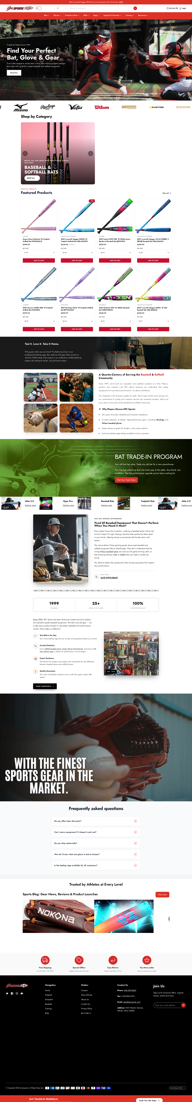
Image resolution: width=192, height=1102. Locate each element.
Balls (85, 15)
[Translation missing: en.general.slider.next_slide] (188, 59)
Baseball (48, 1004)
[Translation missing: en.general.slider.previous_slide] (3, 59)
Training (129, 15)
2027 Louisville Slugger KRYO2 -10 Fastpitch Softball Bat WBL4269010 (74, 240)
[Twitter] (7, 993)
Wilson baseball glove (109, 551)
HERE (121, 2)
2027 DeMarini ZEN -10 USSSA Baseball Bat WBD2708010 (114, 309)
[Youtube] (21, 993)
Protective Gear (71, 15)
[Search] (135, 8)
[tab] (94, 97)
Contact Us (85, 1004)
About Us (85, 999)
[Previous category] (25, 153)
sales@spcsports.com (131, 1002)
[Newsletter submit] (183, 1005)
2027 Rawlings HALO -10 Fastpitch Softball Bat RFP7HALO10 (77, 309)
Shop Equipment (43, 686)
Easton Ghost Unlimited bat (72, 649)
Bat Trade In (86, 1013)
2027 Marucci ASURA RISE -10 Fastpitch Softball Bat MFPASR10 (38, 309)
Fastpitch (48, 995)
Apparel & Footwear (112, 15)
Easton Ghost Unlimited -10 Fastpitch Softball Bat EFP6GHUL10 (36, 240)
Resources (142, 15)
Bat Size (26, 248)
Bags (95, 15)
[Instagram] (16, 993)
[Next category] (90, 153)
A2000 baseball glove (53, 649)
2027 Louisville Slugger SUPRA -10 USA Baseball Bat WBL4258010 (152, 309)
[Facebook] (12, 993)
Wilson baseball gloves (112, 423)
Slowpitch (49, 999)
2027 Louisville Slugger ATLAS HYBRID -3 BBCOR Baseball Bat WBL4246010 (153, 240)
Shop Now (14, 73)
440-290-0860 (109, 578)
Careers (84, 990)
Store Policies (86, 995)
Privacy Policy (86, 1008)
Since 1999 (37, 619)
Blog (47, 1013)
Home (47, 990)
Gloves (56, 15)
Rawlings (160, 419)
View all (166, 193)
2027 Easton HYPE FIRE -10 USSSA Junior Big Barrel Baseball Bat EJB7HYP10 (114, 240)
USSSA (122, 554)
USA (115, 554)
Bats (45, 15)
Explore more (28, 505)
